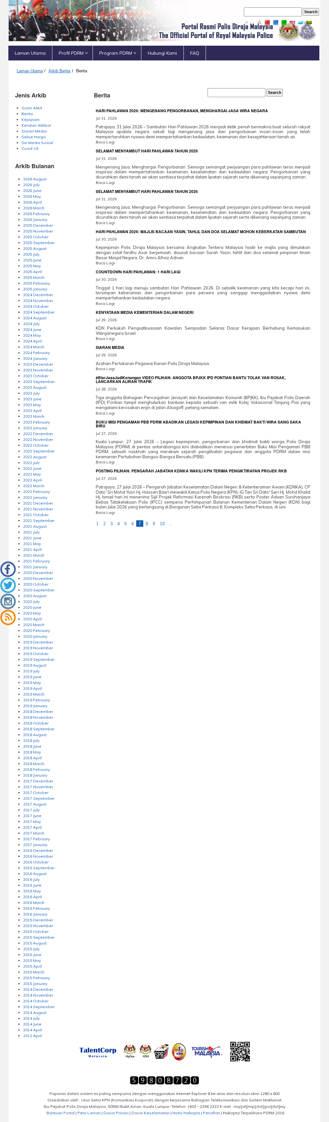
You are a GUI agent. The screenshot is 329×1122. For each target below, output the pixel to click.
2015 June (32, 954)
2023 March (33, 416)
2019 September (39, 659)
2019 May (32, 682)
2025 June (32, 260)
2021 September (39, 520)
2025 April (32, 271)
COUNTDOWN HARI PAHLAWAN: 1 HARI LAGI (138, 272)
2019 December (38, 642)
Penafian (211, 1112)
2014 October (36, 1001)
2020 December (38, 572)
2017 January (35, 844)
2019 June (32, 676)
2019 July (31, 671)
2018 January (35, 775)
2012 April (32, 1035)
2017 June (32, 815)
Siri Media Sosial (37, 142)
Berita (81, 70)
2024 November (38, 300)
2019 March (33, 694)
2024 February (36, 352)
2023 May (32, 404)
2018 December (38, 711)
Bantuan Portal (61, 1112)
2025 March (33, 277)
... (170, 523)
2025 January (35, 289)
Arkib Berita (59, 70)
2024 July (31, 323)
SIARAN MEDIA (110, 347)
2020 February (36, 630)
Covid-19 (30, 148)
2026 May (32, 196)
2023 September (39, 381)
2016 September (39, 867)
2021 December (38, 503)
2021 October (36, 514)
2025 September (39, 242)
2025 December (38, 225)
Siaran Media (34, 131)
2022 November (38, 439)
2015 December (38, 919)
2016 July (31, 879)
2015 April (32, 966)
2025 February (36, 283)
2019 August (35, 665)
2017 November (38, 786)
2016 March (33, 902)
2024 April (32, 341)
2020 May (32, 613)
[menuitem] (30, 53)
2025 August (35, 248)
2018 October (36, 723)
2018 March (33, 763)
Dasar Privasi (116, 1112)
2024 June (32, 329)
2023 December (38, 364)
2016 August (35, 873)
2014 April (32, 1029)
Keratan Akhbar (36, 125)
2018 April (32, 757)
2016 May (32, 891)
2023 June (32, 399)
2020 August (35, 595)
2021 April (32, 549)
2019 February (36, 700)
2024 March (33, 346)
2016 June (32, 885)
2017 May (32, 821)
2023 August (35, 387)
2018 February (36, 769)
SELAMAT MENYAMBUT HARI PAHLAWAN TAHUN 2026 (147, 151)
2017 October (36, 792)
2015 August (35, 943)
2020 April (32, 618)
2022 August (35, 456)
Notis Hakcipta (186, 1112)
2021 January (35, 566)
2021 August (35, 526)
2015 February (36, 977)
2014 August (35, 1012)
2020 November (38, 578)
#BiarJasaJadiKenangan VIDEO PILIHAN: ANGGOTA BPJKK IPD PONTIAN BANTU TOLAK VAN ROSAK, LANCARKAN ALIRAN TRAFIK (191, 379)
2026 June (32, 190)
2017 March (33, 833)
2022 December (38, 433)
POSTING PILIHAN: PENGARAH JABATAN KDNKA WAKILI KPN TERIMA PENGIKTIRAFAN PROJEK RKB (191, 471)
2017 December (38, 781)
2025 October (36, 236)
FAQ (194, 53)
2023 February (36, 422)
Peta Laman (89, 1112)
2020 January (35, 636)
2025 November (38, 231)
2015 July (31, 948)
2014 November (38, 995)
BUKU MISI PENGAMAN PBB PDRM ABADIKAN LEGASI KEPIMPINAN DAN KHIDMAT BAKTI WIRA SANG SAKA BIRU (198, 424)
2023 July (31, 393)
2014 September (39, 1006)
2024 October (36, 306)
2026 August (35, 179)
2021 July (31, 532)
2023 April (32, 410)
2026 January (35, 219)
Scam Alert (32, 107)
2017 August (35, 804)
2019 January (35, 705)
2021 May (32, 543)
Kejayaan (31, 119)
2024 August (35, 317)
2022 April (32, 480)
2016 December (38, 850)
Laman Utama (30, 53)
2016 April (32, 896)
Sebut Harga (34, 136)
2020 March (33, 624)
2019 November (38, 647)
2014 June (32, 1024)
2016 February (36, 908)
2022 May (32, 474)
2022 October (36, 445)
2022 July (31, 462)
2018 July (31, 740)
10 (162, 523)
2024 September (39, 312)
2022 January (35, 497)
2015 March (33, 972)
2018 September (39, 728)
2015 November (38, 925)
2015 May (32, 960)
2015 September (39, 937)
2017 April (32, 827)
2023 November (38, 370)
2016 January (35, 914)
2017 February (36, 838)
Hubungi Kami (162, 53)
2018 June (32, 746)
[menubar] (163, 53)
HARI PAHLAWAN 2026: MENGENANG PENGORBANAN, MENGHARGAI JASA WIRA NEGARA (182, 111)
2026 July (31, 184)
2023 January (35, 427)
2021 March (33, 555)
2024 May (32, 335)
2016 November (38, 856)
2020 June (32, 607)
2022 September (39, 451)
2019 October (36, 653)
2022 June (32, 468)
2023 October (36, 375)
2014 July (31, 1018)
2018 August (35, 734)
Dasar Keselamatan (150, 1112)
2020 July (31, 601)
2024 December (38, 294)
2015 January (35, 983)
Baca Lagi (105, 142)
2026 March (33, 207)
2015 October (36, 931)
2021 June (32, 537)
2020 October (36, 584)
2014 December (38, 989)
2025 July (31, 254)
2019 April (32, 688)
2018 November (38, 717)
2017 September (39, 798)
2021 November (38, 508)
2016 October (36, 862)
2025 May (32, 265)
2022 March (33, 485)
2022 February (36, 491)
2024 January (35, 358)
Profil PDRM (71, 53)
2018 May (32, 752)
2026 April (32, 202)
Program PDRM (115, 53)
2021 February (36, 561)
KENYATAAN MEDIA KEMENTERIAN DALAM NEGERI (144, 312)
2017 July (31, 809)
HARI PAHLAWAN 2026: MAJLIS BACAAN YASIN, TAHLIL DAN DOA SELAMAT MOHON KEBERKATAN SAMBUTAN (201, 231)
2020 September (39, 590)
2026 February (36, 213)
